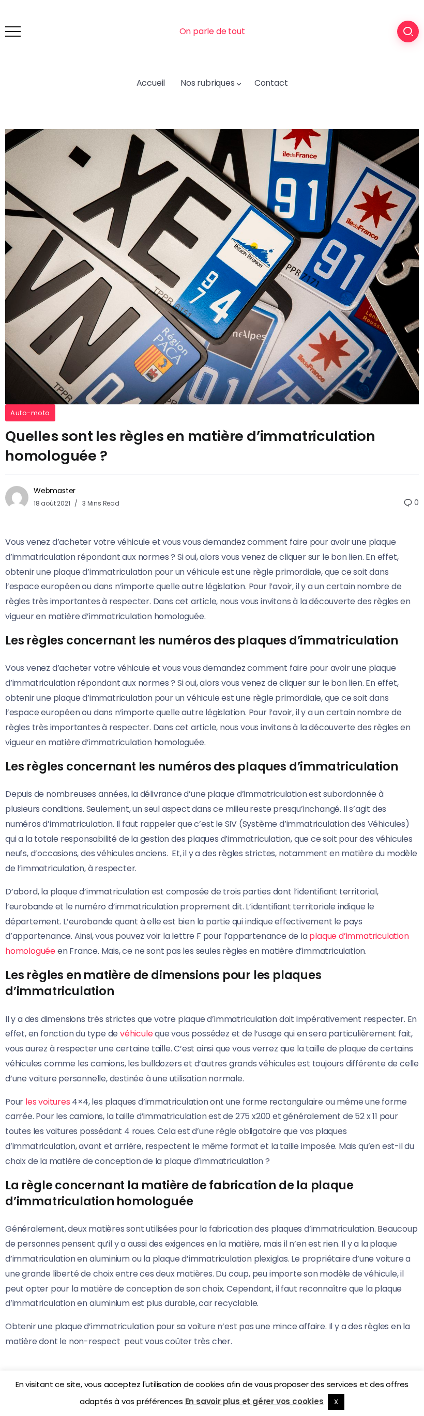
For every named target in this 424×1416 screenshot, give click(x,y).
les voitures (47, 1102)
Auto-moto (30, 412)
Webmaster (54, 490)
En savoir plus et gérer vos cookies (254, 1401)
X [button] (336, 1402)
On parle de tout (212, 31)
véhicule (136, 1034)
